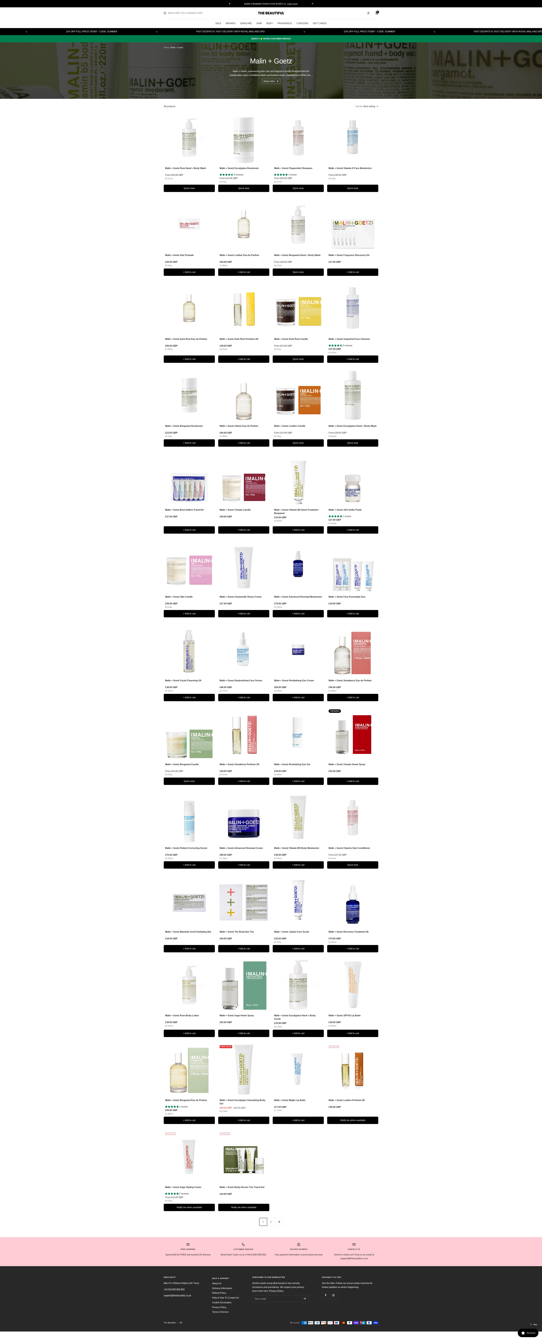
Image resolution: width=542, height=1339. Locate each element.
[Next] (279, 1222)
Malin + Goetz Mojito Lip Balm (289, 1100)
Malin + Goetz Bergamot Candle (182, 764)
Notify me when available (352, 1120)
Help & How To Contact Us (225, 1298)
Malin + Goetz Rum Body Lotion (182, 1015)
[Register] (304, 1299)
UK (181, 1322)
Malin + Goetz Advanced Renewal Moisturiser (298, 597)
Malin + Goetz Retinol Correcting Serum (186, 848)
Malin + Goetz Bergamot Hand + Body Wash (297, 255)
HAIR (259, 23)
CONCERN (302, 23)
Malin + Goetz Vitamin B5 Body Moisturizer (296, 848)
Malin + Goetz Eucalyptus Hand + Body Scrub (295, 1017)
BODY (269, 23)
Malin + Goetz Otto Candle (179, 597)
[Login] (368, 13)
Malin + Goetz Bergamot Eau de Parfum (186, 1100)
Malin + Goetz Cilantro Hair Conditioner (349, 848)
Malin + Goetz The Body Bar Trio (237, 932)
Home (166, 47)
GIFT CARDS (320, 23)
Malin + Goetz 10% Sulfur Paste (345, 510)
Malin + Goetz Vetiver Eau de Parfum (239, 426)
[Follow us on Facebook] (326, 1295)
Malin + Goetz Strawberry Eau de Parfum (350, 680)
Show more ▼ (271, 81)
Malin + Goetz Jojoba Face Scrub (291, 932)
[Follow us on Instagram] (333, 1295)
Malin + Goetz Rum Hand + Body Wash (185, 168)
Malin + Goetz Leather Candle (289, 426)
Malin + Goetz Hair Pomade (179, 255)
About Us (216, 1283)
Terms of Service (220, 1312)
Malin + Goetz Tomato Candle (235, 510)
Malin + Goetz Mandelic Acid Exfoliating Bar (188, 932)
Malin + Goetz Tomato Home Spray (347, 764)
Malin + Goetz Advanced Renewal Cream (241, 848)
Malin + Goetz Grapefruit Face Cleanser (349, 339)
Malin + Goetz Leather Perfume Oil (347, 1100)
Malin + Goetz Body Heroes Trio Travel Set (242, 1187)
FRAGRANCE (284, 23)
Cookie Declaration (221, 1302)
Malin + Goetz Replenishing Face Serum (241, 680)
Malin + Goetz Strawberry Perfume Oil (239, 764)
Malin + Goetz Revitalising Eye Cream (294, 680)
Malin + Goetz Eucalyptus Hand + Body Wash (353, 426)
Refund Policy (219, 1293)
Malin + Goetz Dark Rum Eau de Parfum (186, 339)
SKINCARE (246, 23)
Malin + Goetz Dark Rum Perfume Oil (239, 339)
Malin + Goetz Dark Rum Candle (291, 339)
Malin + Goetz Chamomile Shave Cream (241, 597)
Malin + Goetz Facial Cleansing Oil (183, 680)
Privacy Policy (219, 1307)
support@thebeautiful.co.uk (177, 1295)
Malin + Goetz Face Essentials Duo (347, 597)
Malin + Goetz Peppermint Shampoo (293, 168)
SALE (218, 23)
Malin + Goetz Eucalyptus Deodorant (239, 168)
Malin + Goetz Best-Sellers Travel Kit (184, 510)
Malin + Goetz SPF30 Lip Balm (344, 1015)
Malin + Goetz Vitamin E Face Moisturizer (350, 168)
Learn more (292, 4)
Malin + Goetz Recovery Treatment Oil (348, 932)
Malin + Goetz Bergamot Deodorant (184, 426)
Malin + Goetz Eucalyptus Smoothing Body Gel (242, 1102)
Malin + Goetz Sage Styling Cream (183, 1187)
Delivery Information (222, 1288)
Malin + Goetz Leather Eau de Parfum (239, 255)
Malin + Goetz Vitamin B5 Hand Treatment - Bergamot (296, 511)
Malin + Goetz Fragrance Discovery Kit (349, 255)
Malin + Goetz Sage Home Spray (237, 1015)
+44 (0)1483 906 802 (174, 1289)
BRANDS (231, 23)
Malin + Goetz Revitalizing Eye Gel (292, 764)
